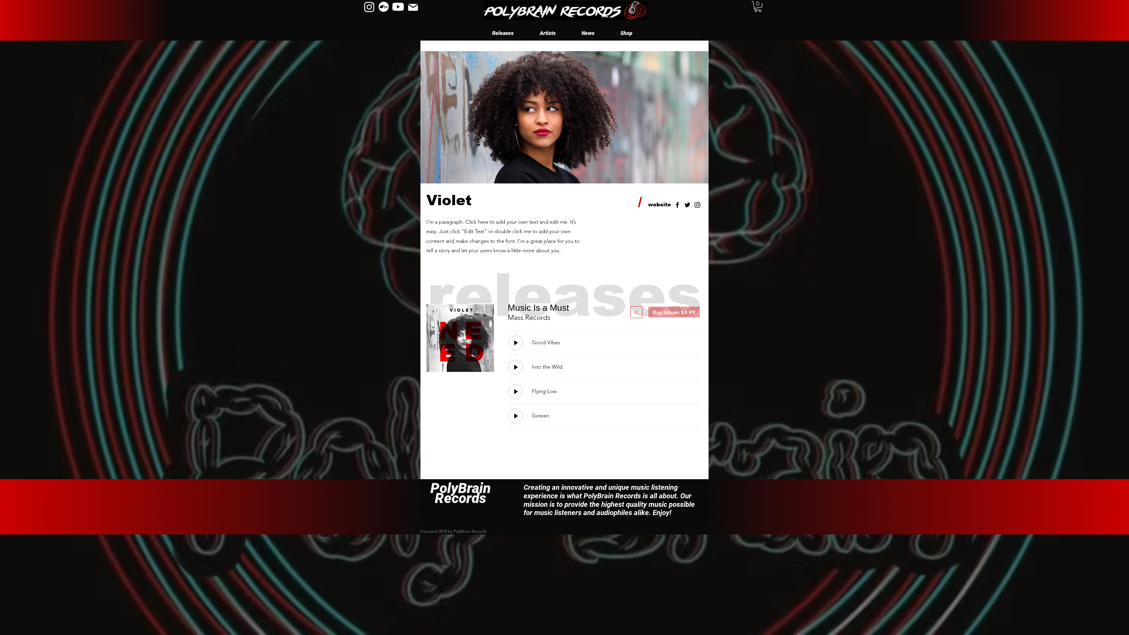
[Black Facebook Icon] (677, 205)
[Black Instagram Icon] (697, 205)
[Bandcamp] (383, 7)
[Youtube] (398, 7)
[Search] (702, 33)
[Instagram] (369, 7)
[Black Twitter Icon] (687, 205)
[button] (548, 33)
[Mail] (412, 7)
